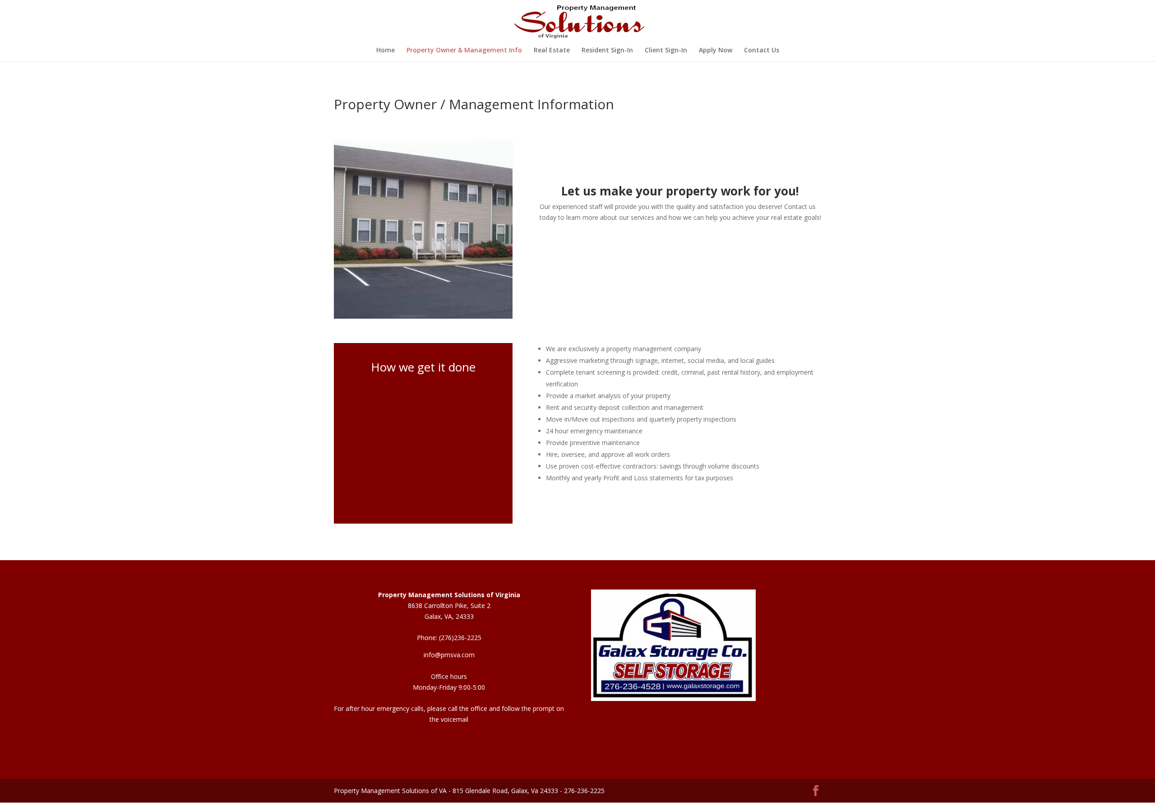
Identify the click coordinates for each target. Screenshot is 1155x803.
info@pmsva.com (449, 654)
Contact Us (761, 50)
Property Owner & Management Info (464, 50)
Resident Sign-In (607, 50)
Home (385, 50)
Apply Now (715, 50)
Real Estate (552, 50)
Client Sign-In (666, 50)
